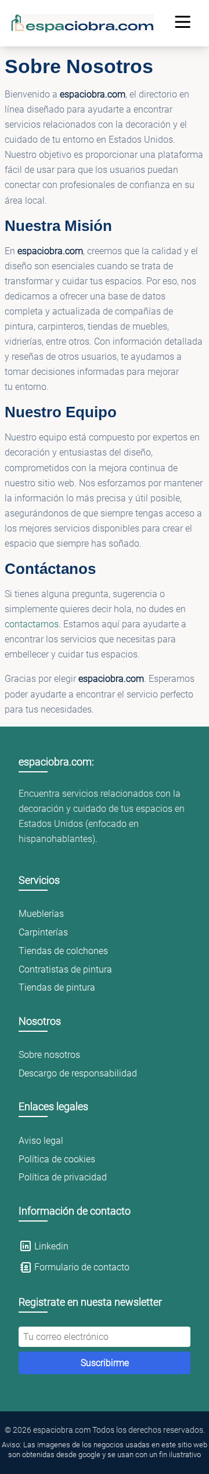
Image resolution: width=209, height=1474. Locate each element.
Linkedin (51, 1246)
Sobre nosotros (49, 1054)
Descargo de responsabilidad (78, 1073)
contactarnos (32, 624)
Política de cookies (57, 1159)
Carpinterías (43, 932)
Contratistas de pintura (65, 969)
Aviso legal (41, 1140)
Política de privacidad (63, 1177)
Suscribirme (105, 1362)
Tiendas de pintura (57, 987)
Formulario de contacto (81, 1267)
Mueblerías (41, 913)
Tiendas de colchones (63, 950)
